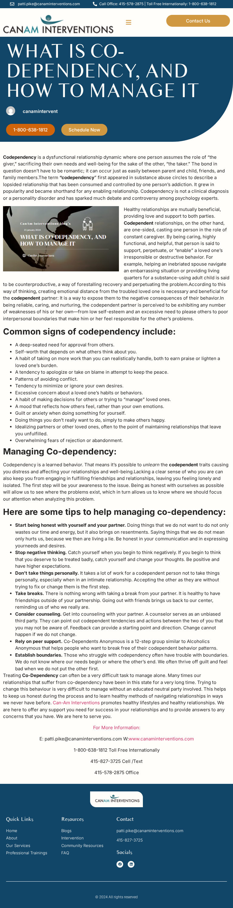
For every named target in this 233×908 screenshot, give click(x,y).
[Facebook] (119, 864)
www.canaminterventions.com (161, 739)
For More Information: (116, 727)
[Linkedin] (131, 864)
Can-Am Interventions (76, 703)
